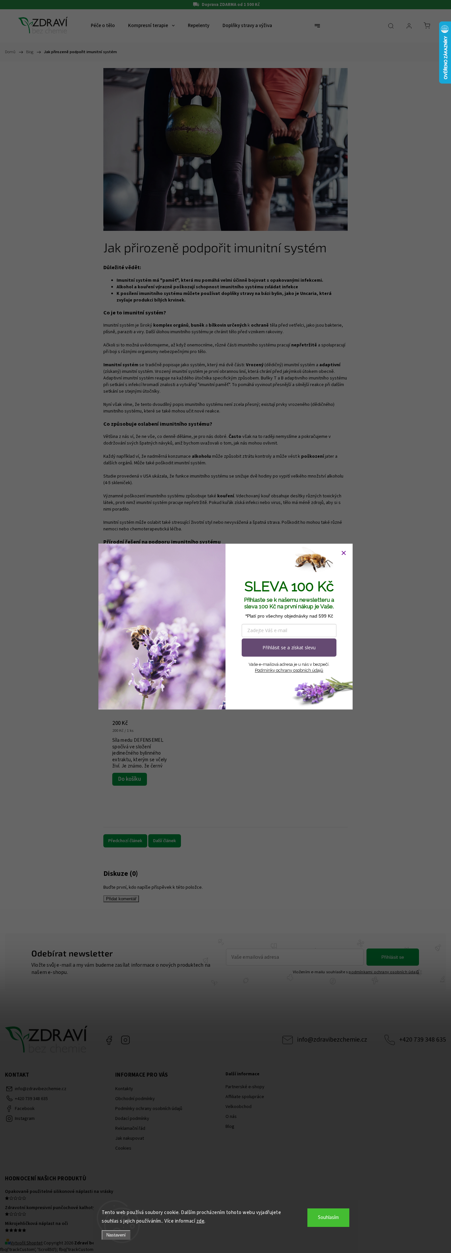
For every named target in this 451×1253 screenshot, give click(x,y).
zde (200, 1221)
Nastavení (116, 1235)
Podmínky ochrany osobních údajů (289, 670)
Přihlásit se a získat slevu (289, 647)
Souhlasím (328, 1217)
